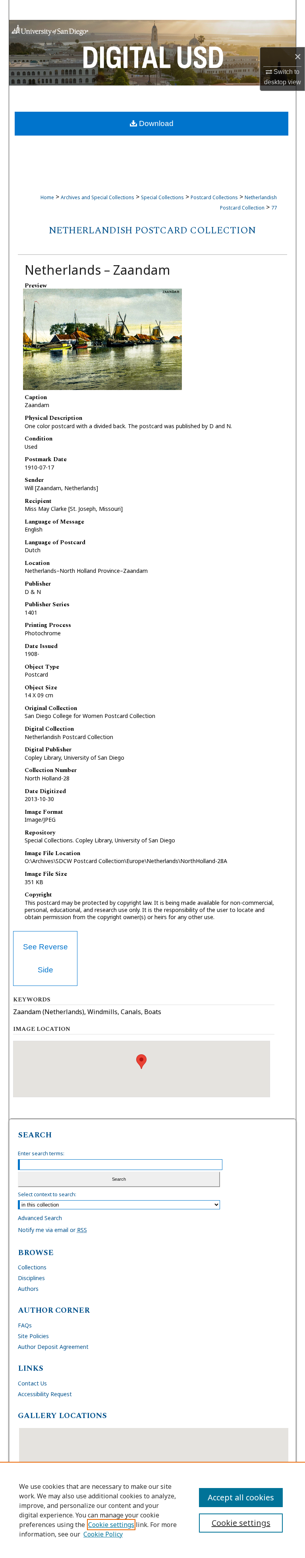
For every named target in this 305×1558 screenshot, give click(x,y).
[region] (152, 1510)
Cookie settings (111, 1524)
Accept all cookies (241, 1497)
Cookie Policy (103, 1534)
